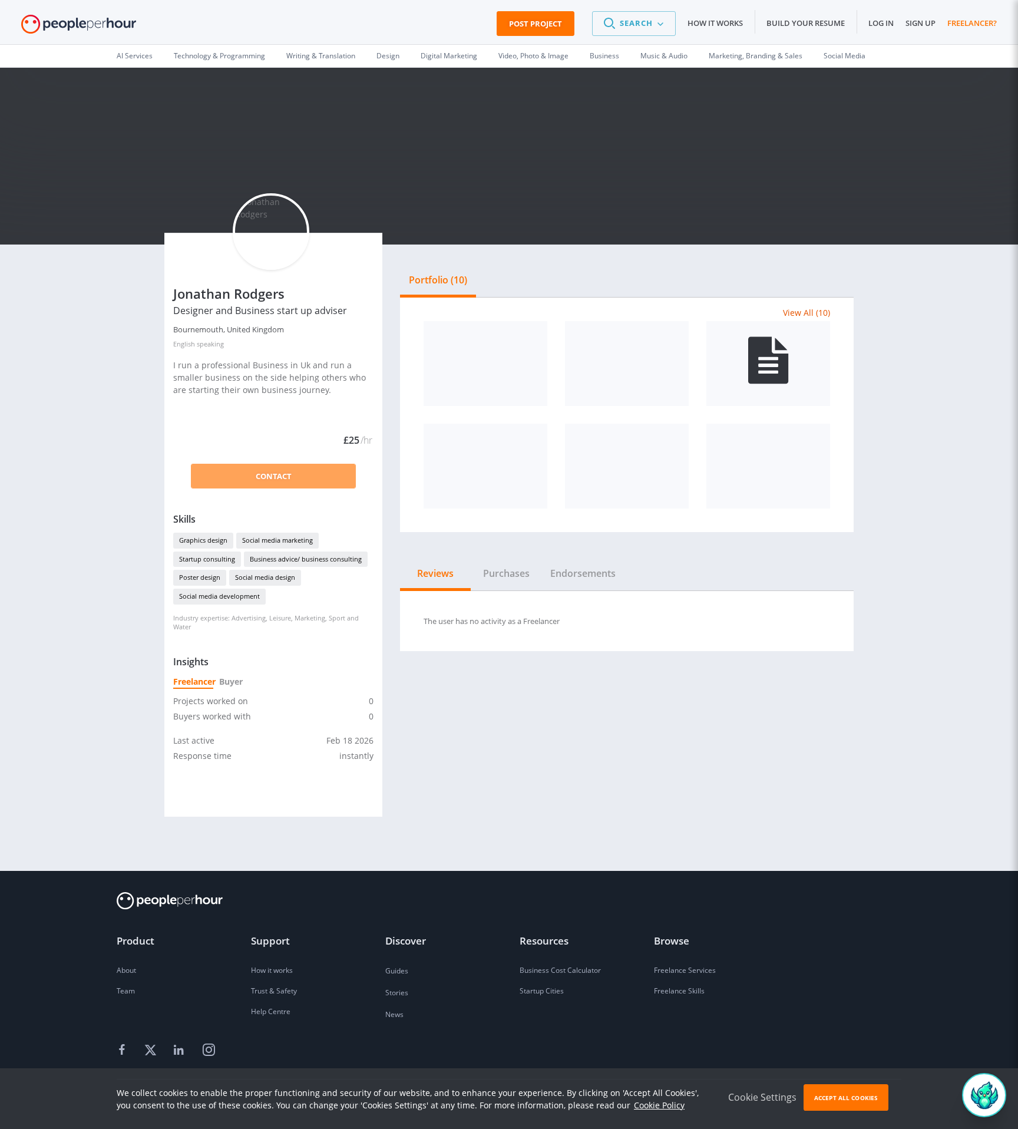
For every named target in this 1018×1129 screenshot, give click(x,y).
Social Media (844, 56)
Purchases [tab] (506, 573)
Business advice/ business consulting (306, 558)
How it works (715, 23)
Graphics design (203, 540)
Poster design (199, 577)
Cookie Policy (659, 1105)
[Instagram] (208, 1050)
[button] (634, 23)
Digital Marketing (449, 56)
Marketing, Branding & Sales (755, 56)
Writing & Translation (320, 56)
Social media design (265, 577)
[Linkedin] (180, 1050)
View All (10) (806, 312)
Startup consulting (207, 558)
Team (126, 991)
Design (387, 56)
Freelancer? (972, 23)
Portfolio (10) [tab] (438, 279)
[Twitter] (152, 1050)
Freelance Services (685, 970)
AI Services (135, 56)
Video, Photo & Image (533, 56)
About (126, 970)
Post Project (535, 23)
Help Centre (270, 1011)
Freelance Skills (679, 991)
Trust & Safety (274, 991)
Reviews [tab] (435, 573)
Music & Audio (664, 56)
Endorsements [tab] (583, 573)
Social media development (219, 596)
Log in (881, 23)
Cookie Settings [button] (762, 1097)
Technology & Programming (219, 56)
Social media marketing (277, 540)
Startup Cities (542, 991)
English (184, 343)
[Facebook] (124, 1050)
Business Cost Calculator (560, 970)
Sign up (920, 23)
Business (604, 56)
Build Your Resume (805, 23)
